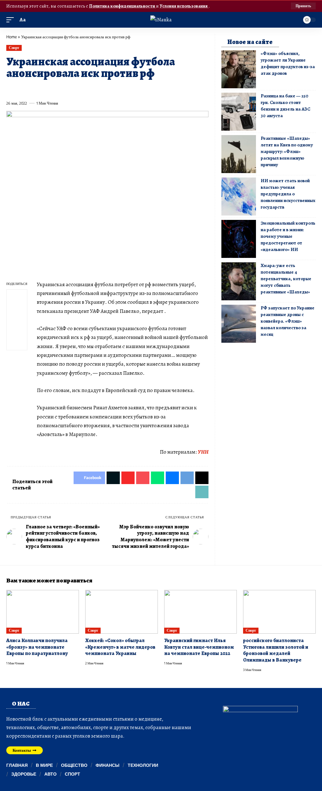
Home (11, 36)
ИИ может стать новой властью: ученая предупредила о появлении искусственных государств (288, 193)
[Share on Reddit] (91, 89)
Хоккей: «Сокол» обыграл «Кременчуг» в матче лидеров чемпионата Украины (120, 647)
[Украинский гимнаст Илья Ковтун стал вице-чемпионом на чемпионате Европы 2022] (200, 612)
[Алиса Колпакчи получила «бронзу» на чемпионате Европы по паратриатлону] (42, 612)
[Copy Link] (137, 89)
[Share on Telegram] (114, 89)
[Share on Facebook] (10, 89)
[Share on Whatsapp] (56, 89)
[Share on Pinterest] (45, 89)
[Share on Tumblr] (79, 89)
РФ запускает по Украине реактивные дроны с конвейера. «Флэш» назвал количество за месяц (287, 321)
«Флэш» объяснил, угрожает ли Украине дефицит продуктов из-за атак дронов (288, 63)
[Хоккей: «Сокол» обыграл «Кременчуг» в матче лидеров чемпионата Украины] (121, 612)
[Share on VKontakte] (102, 89)
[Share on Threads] (125, 89)
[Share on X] (22, 89)
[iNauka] (161, 19)
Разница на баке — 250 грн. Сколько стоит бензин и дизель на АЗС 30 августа (285, 106)
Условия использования (184, 6)
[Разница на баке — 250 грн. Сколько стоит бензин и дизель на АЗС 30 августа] (238, 112)
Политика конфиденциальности (122, 6)
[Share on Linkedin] (68, 89)
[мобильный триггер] (11, 19)
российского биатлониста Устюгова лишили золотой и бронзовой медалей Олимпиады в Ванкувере (275, 650)
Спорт (14, 47)
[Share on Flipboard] (33, 89)
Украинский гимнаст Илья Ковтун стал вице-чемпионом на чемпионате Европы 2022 (199, 647)
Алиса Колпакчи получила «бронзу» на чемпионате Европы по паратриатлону (37, 647)
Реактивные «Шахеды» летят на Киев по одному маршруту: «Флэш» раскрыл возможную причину (287, 151)
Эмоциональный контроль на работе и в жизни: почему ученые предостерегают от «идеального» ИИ (288, 236)
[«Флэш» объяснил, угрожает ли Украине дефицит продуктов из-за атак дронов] (238, 69)
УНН (203, 452)
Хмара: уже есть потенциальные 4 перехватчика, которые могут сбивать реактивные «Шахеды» (286, 278)
